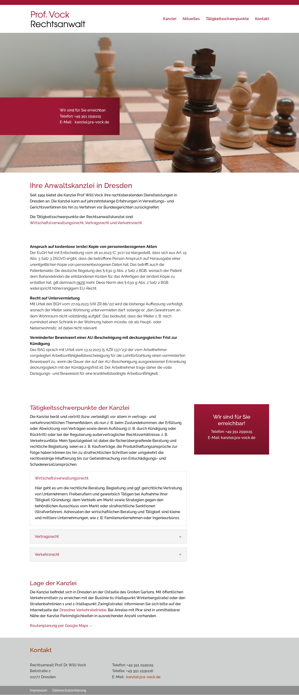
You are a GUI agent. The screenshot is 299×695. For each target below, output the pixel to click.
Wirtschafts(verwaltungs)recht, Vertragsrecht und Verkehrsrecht (86, 223)
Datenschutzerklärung (69, 690)
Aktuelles (191, 19)
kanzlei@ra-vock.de (92, 122)
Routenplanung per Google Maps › (61, 625)
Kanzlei (169, 19)
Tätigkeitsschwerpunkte (227, 19)
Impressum (38, 690)
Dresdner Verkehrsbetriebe (83, 610)
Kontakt (262, 19)
